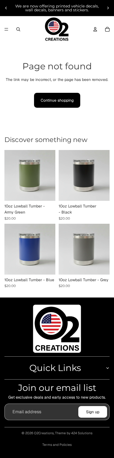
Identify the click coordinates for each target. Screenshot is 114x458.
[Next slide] (108, 8)
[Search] (18, 29)
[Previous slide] (6, 8)
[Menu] (6, 29)
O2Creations (44, 433)
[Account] (95, 29)
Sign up (92, 411)
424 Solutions (81, 433)
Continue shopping (57, 100)
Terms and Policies (57, 445)
